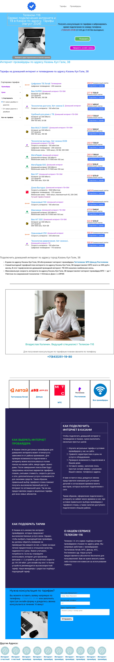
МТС (88, 262)
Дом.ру (93, 262)
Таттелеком (79, 262)
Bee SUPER (36, 91)
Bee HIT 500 (37, 219)
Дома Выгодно (38, 187)
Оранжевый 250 (39, 233)
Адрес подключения (68, 608)
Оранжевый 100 (38, 202)
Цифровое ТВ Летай (40, 83)
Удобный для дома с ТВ (42, 114)
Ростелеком (102, 262)
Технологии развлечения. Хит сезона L (49, 241)
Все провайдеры (100, 400)
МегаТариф (36, 155)
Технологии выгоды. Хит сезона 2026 (49, 141)
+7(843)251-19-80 (68, 29)
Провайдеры (75, 6)
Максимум (36, 210)
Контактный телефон (69, 600)
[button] (33, 442)
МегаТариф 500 (38, 165)
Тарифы (63, 6)
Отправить (67, 619)
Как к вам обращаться (69, 593)
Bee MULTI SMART (40, 128)
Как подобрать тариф (28, 524)
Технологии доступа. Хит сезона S (47, 106)
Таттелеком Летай (19, 397)
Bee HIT (34, 174)
